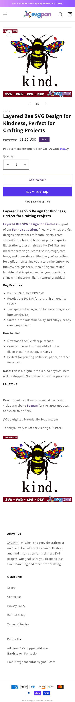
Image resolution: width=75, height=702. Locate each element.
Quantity (8, 156)
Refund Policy (16, 615)
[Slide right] (46, 104)
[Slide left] (29, 104)
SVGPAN (13, 542)
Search (11, 588)
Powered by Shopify (44, 700)
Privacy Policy (16, 606)
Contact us (14, 597)
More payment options (37, 201)
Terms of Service (18, 624)
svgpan (32, 700)
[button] (5, 14)
